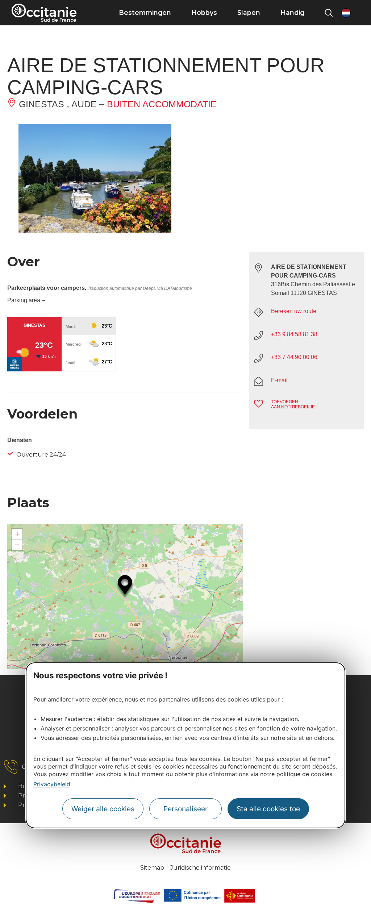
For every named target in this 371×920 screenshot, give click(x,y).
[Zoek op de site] (329, 12)
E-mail (279, 380)
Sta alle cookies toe (268, 808)
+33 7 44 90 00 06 (294, 357)
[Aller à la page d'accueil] (44, 13)
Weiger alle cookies (102, 808)
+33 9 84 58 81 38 (294, 334)
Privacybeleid (51, 784)
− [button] (17, 544)
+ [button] (17, 533)
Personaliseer (185, 808)
